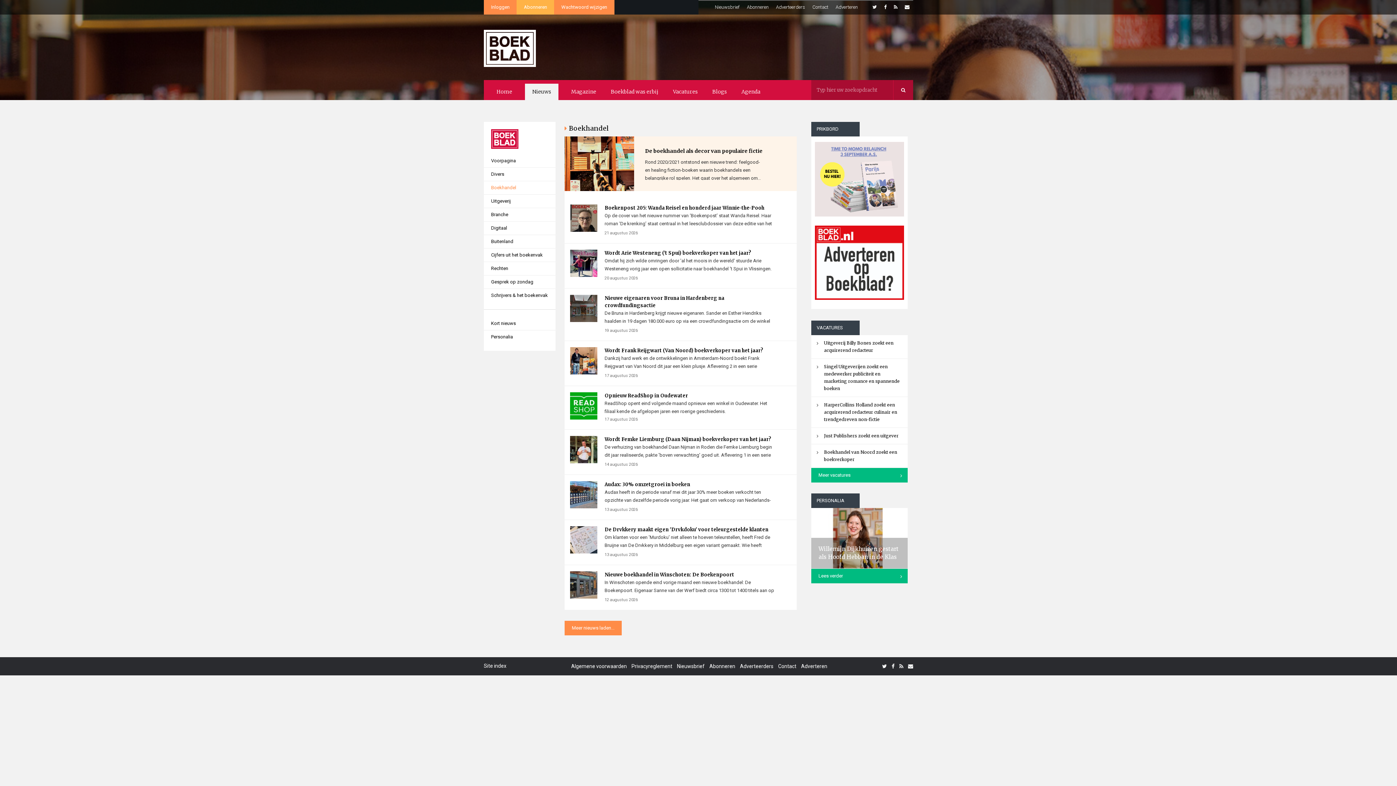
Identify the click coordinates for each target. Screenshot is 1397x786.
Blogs (719, 91)
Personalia (502, 337)
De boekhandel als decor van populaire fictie (704, 151)
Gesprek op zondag (512, 282)
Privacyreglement (652, 666)
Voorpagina (503, 160)
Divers (497, 174)
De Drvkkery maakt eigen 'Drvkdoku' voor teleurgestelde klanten (686, 530)
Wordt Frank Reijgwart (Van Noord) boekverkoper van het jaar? (684, 351)
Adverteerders (790, 7)
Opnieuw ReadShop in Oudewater (646, 396)
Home (504, 91)
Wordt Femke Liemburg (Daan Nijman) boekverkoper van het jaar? (688, 439)
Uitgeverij (501, 201)
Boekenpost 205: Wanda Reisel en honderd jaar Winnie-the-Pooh (684, 208)
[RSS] (895, 7)
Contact (820, 7)
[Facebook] (885, 7)
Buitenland (502, 241)
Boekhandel (503, 187)
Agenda (750, 91)
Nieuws (541, 91)
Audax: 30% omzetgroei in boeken (647, 484)
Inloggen (500, 7)
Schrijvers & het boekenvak (519, 295)
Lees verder (831, 576)
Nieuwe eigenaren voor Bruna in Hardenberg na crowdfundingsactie (664, 302)
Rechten (499, 268)
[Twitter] (874, 7)
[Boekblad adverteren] (859, 263)
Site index (495, 666)
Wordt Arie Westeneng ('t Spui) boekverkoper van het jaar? (678, 253)
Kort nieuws (503, 323)
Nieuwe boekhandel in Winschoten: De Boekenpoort (669, 575)
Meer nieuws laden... (593, 628)
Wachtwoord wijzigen (584, 7)
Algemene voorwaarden (599, 666)
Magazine (583, 91)
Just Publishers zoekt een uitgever (861, 435)
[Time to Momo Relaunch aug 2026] (859, 176)
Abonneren (535, 7)
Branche (499, 214)
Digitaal (499, 228)
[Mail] (907, 7)
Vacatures (685, 91)
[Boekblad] (510, 45)
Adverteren (847, 7)
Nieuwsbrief (727, 7)
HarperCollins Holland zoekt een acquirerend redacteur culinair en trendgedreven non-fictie (860, 412)
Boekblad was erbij (634, 91)
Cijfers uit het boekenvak (517, 255)
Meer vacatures (835, 475)
